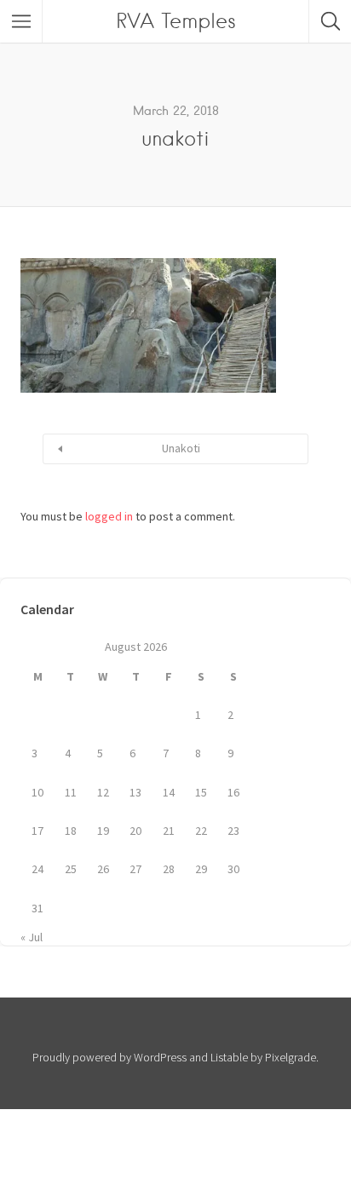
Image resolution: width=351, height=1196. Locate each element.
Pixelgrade (290, 1057)
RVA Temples (176, 21)
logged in (109, 516)
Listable (229, 1057)
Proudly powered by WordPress (109, 1057)
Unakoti (181, 448)
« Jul (31, 937)
